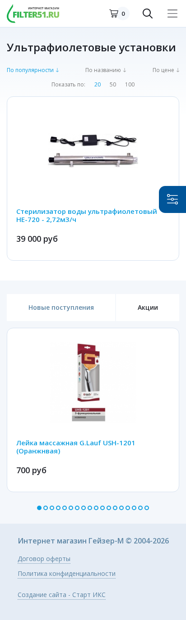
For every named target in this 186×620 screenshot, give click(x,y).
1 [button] (39, 508)
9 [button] (90, 508)
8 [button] (83, 508)
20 (97, 84)
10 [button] (96, 508)
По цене (163, 70)
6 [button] (71, 508)
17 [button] (140, 508)
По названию (103, 70)
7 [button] (77, 508)
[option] (93, 410)
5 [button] (64, 508)
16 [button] (134, 508)
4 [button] (58, 508)
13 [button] (115, 508)
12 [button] (109, 508)
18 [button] (146, 508)
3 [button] (52, 508)
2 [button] (45, 508)
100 (130, 84)
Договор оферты (44, 559)
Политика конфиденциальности (67, 574)
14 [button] (121, 508)
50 (113, 84)
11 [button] (102, 508)
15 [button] (128, 508)
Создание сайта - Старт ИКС (62, 595)
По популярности (30, 70)
